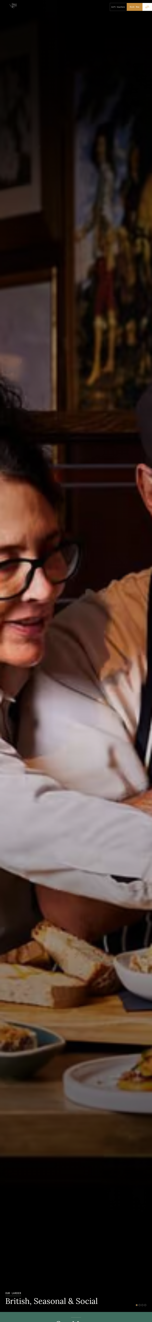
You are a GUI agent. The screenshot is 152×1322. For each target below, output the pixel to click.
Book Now (134, 7)
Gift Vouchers (118, 7)
